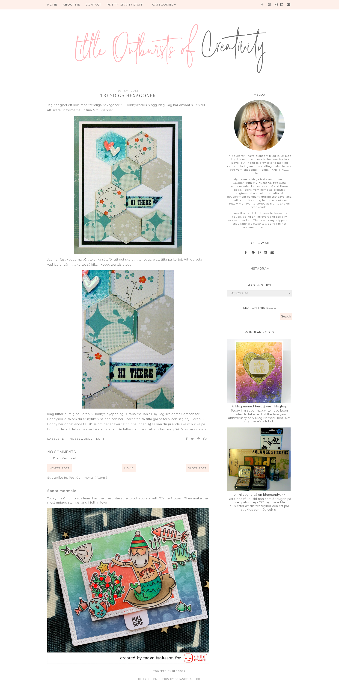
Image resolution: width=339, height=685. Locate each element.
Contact (93, 4)
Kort (100, 438)
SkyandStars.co (187, 679)
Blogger (178, 671)
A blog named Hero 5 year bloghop (259, 406)
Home (128, 468)
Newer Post (59, 468)
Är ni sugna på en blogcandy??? (259, 494)
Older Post (197, 468)
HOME (52, 4)
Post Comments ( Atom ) (88, 477)
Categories (163, 4)
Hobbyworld (135, 105)
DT (65, 438)
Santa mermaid (62, 491)
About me (71, 4)
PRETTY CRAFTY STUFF (125, 4)
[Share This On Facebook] (187, 439)
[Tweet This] (192, 439)
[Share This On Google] (205, 439)
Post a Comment (64, 458)
